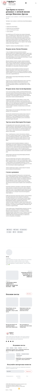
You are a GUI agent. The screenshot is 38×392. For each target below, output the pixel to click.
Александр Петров (19, 355)
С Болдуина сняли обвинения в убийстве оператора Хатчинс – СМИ (12, 284)
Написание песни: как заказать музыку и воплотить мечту (25, 309)
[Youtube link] (10, 341)
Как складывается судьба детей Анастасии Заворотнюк (26, 326)
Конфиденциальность (9, 376)
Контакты (19, 377)
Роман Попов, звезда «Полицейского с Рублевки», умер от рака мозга (12, 310)
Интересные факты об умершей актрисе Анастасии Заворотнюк (11, 326)
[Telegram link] (13, 341)
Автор (7, 256)
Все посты (29, 293)
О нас (27, 376)
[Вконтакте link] (8, 341)
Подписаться (28, 371)
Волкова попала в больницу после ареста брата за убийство (26, 274)
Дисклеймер (18, 376)
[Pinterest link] (6, 341)
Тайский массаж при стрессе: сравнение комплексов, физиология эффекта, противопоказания (17, 350)
